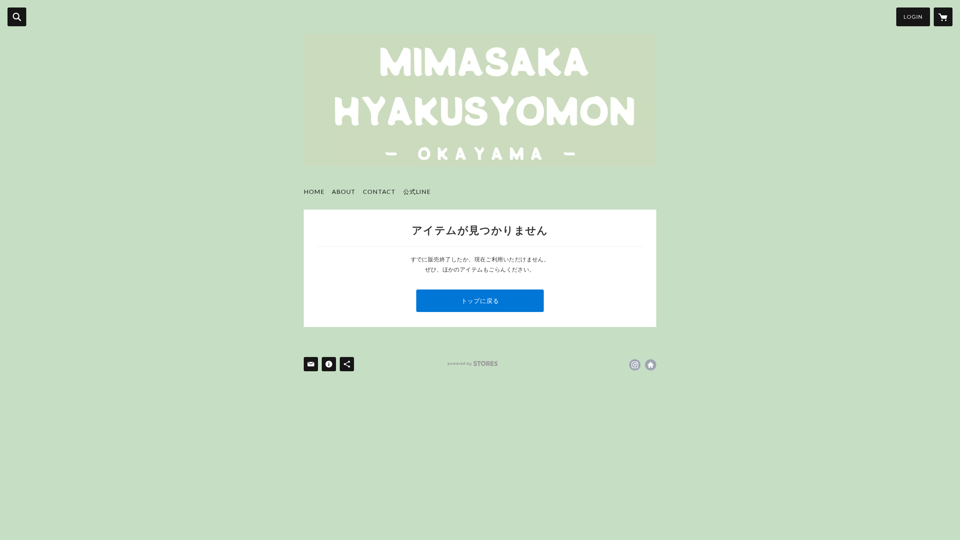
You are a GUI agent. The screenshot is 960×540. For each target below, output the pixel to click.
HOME (314, 191)
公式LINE (416, 191)
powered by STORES (472, 363)
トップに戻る (480, 300)
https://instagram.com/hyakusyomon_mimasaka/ (634, 364)
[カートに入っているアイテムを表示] (943, 17)
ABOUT (344, 191)
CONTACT (379, 191)
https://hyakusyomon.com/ (650, 364)
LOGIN (913, 17)
